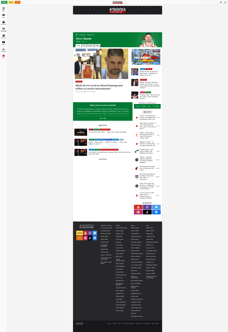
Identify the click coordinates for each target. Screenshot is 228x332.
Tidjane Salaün (120, 296)
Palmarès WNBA (150, 268)
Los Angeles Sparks (151, 250)
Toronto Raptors (135, 310)
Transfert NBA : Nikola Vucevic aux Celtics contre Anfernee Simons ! (150, 96)
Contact (114, 323)
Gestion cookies (155, 323)
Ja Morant (118, 242)
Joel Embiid (119, 299)
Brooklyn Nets (135, 233)
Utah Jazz (133, 313)
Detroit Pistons (135, 250)
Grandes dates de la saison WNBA (151, 277)
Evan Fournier (120, 263)
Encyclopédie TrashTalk (104, 245)
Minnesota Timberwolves (135, 277)
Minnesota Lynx (150, 253)
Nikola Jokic (119, 256)
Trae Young (119, 278)
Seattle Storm (150, 262)
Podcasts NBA (104, 252)
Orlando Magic (135, 290)
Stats (97, 45)
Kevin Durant (119, 239)
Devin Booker (119, 269)
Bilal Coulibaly (120, 290)
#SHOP (11, 2)
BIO (84, 45)
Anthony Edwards (120, 250)
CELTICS (78, 41)
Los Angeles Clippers (137, 262)
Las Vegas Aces (150, 248)
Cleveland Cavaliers (136, 242)
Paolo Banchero (120, 307)
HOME (78, 45)
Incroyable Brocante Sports (106, 262)
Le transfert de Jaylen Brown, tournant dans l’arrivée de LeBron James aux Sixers (109, 153)
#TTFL (17, 2)
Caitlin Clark (149, 228)
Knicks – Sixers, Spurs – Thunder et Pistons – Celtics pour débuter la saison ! (108, 143)
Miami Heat (134, 270)
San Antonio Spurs (136, 305)
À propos (109, 323)
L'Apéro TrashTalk (106, 255)
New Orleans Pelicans (137, 280)
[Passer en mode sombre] (225, 2)
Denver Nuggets (135, 248)
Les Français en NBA (106, 228)
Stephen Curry (120, 233)
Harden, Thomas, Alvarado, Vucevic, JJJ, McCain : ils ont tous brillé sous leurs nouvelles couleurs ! (150, 85)
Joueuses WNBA (150, 273)
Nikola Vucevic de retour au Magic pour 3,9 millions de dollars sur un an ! (148, 73)
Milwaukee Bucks (136, 273)
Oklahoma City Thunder (135, 287)
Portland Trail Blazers (137, 299)
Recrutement (138, 323)
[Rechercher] (221, 2)
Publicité (119, 323)
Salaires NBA (104, 236)
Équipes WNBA (150, 270)
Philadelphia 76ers (136, 293)
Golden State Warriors (137, 253)
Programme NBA (105, 230)
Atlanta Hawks (135, 228)
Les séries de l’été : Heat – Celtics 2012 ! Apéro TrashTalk (107, 132)
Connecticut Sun (150, 236)
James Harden (120, 253)
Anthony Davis (120, 280)
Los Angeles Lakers (136, 265)
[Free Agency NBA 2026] (146, 57)
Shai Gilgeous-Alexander (120, 284)
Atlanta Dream (150, 230)
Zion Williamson (120, 266)
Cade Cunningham (121, 305)
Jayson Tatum (120, 272)
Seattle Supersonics (136, 307)
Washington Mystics (151, 265)
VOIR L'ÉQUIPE (103, 159)
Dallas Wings (149, 239)
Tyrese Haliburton (121, 302)
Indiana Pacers (135, 259)
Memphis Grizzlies (136, 268)
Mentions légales (146, 323)
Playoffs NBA (104, 239)
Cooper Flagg (119, 310)
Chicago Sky (149, 233)
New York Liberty (151, 256)
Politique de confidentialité (128, 323)
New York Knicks (136, 283)
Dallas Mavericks (135, 245)
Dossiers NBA (104, 242)
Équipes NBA (104, 249)
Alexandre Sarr (120, 293)
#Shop (79, 233)
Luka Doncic (119, 248)
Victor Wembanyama (121, 228)
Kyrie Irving (119, 245)
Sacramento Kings (136, 302)
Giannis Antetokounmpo (120, 260)
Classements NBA (105, 233)
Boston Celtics (135, 230)
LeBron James (120, 230)
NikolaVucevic (90, 35)
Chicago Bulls (134, 239)
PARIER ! (4, 2)
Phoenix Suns (134, 296)
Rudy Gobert (119, 236)
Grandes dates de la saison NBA (106, 258)
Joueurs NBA (82, 35)
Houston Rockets (135, 256)
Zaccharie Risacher (121, 288)
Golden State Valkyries (152, 242)
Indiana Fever (150, 245)
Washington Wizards (136, 316)
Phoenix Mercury (151, 259)
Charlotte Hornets (136, 236)
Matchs (90, 45)
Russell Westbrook (121, 275)
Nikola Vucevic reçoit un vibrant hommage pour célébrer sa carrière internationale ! (99, 87)
